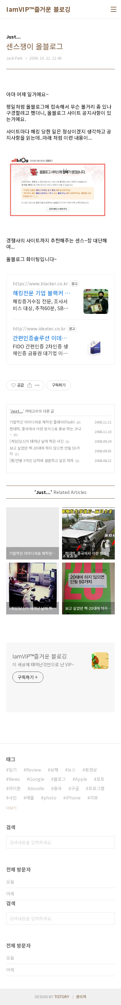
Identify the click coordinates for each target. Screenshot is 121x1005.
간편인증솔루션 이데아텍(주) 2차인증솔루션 (40, 338)
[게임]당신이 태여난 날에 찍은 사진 (37, 441)
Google (36, 779)
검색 (108, 842)
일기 (13, 770)
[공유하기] (30, 385)
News (14, 779)
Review (33, 770)
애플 (30, 797)
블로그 (60, 779)
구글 (75, 788)
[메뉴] (113, 9)
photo (49, 797)
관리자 (81, 996)
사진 (13, 797)
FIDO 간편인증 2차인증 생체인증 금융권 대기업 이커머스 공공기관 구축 (40, 349)
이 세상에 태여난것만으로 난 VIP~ (43, 664)
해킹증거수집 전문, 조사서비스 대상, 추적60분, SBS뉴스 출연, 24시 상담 (40, 304)
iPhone (73, 797)
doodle (37, 788)
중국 (58, 788)
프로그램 (96, 788)
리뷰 (94, 797)
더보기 (11, 807)
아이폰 (15, 788)
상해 (54, 770)
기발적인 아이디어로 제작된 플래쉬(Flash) (42, 421)
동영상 (91, 770)
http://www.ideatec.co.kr (39, 328)
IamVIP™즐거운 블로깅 (38, 9)
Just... (17, 411)
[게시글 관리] (37, 385)
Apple (81, 779)
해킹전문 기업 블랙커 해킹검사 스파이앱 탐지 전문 (41, 293)
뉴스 (72, 770)
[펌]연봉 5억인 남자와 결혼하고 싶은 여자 (42, 460)
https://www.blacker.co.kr (40, 283)
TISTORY (61, 996)
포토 (100, 779)
